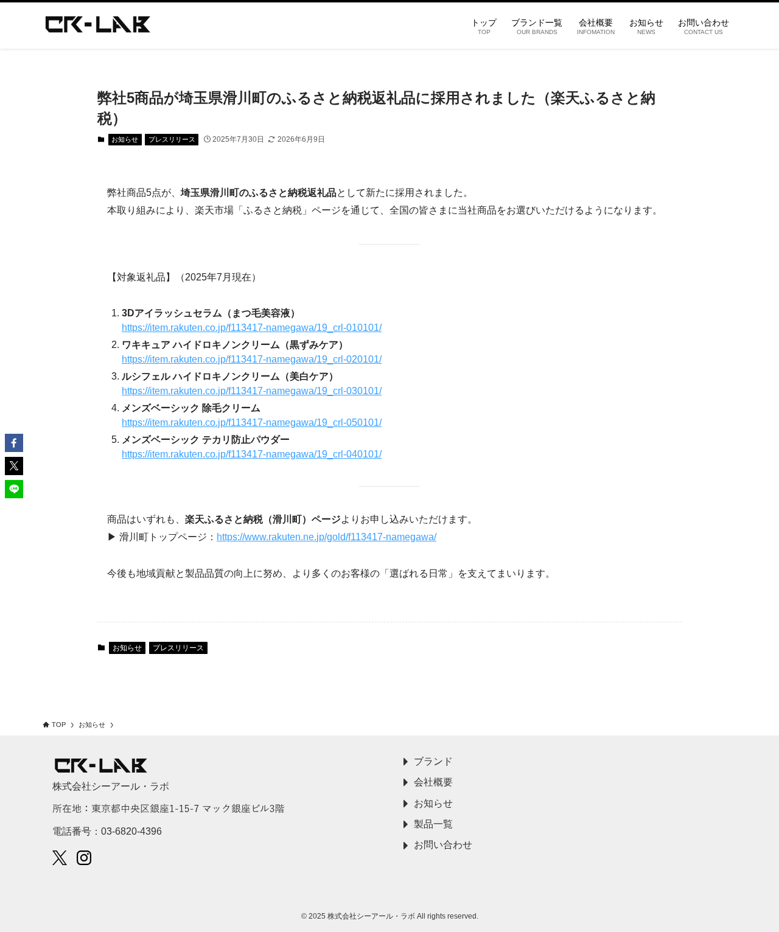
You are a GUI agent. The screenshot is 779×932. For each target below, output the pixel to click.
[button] (14, 443)
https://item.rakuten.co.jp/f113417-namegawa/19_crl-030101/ (252, 391)
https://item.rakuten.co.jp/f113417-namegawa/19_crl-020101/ (252, 359)
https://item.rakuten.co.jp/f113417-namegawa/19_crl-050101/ (252, 422)
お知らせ (124, 139)
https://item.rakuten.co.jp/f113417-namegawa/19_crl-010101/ (252, 327)
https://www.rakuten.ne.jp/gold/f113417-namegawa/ (326, 537)
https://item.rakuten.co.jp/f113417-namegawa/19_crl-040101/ (252, 454)
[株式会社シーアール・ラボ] (98, 25)
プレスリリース (171, 139)
